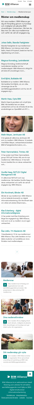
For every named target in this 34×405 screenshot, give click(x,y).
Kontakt (20, 1)
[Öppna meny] (30, 4)
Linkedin (22, 397)
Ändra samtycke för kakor (9, 397)
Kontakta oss (11, 395)
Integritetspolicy (21, 395)
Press (24, 1)
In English (29, 1)
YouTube (29, 397)
